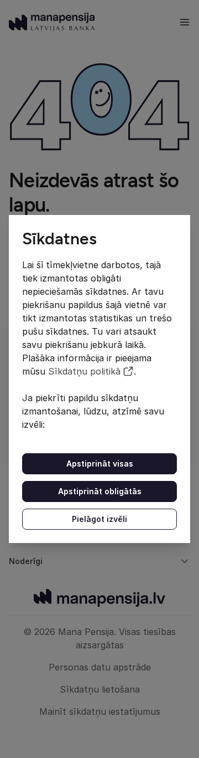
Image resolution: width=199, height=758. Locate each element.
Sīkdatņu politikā (84, 371)
